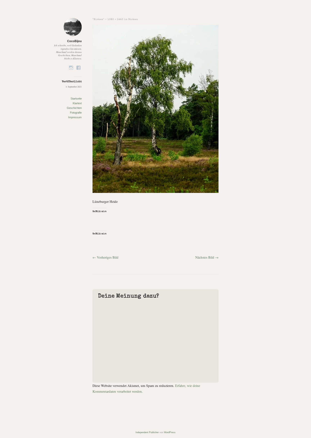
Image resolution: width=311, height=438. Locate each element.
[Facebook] (78, 66)
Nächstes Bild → (206, 257)
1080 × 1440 (115, 19)
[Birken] (155, 191)
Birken (133, 19)
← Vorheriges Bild (105, 257)
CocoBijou (74, 41)
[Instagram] (71, 66)
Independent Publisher (147, 432)
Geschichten (74, 107)
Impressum (75, 117)
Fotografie (76, 112)
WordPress (169, 432)
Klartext (77, 103)
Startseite (76, 98)
